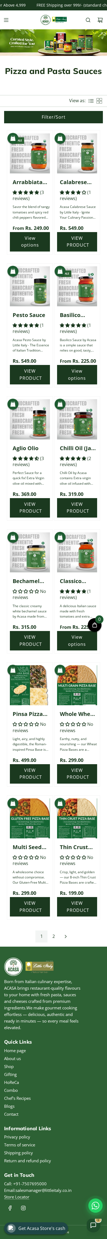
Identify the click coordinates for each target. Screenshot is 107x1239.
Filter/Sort (54, 117)
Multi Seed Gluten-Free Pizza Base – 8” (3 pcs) (29, 847)
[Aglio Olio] (30, 419)
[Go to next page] (66, 936)
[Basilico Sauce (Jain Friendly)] (77, 286)
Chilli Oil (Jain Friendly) (78, 448)
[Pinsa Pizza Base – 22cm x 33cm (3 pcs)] (30, 685)
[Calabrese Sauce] (77, 153)
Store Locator (16, 1197)
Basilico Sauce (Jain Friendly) (74, 315)
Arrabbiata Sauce (28, 182)
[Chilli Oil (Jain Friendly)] (77, 419)
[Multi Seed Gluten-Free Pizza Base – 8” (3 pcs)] (30, 818)
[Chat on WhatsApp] (95, 1205)
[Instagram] (23, 1208)
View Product (78, 241)
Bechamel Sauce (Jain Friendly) (27, 581)
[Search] (88, 20)
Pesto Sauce (29, 315)
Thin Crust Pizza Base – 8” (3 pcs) (76, 847)
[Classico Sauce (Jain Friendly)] (77, 552)
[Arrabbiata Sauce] (30, 153)
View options (30, 241)
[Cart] (100, 20)
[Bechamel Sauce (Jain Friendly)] (30, 552)
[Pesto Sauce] (30, 286)
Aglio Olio (25, 448)
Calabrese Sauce (73, 182)
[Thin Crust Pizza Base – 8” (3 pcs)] (77, 818)
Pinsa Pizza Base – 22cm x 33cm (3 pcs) (31, 714)
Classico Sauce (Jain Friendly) (74, 581)
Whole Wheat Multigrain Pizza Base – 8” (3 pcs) (78, 714)
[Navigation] (6, 20)
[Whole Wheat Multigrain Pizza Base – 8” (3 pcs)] (77, 685)
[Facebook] (10, 1208)
